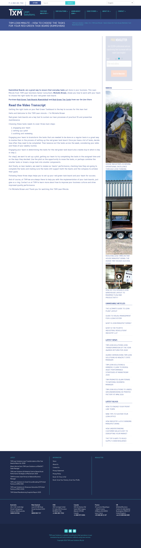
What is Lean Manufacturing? (118, 323)
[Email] (70, 532)
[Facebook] (66, 532)
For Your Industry (43, 12)
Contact (121, 11)
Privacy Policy (57, 474)
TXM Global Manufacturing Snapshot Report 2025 (25, 492)
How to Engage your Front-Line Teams (118, 407)
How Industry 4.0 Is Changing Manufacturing (118, 422)
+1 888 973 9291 (79, 515)
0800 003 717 (36, 513)
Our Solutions (61, 11)
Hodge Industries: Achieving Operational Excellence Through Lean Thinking (118, 166)
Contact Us (56, 467)
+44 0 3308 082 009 (123, 515)
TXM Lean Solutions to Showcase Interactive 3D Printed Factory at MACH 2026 (27, 488)
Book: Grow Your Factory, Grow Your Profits (66, 480)
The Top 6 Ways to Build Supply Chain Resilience (116, 439)
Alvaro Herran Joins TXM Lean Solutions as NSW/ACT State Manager (119, 357)
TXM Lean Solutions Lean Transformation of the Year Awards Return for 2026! (118, 347)
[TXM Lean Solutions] (22, 12)
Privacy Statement (58, 470)
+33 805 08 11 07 (101, 515)
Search (70, 3)
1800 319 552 (14, 513)
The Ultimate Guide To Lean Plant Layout (117, 309)
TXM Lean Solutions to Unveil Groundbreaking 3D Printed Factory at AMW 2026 (119, 392)
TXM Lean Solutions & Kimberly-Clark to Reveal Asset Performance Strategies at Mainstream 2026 (117, 370)
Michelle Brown (59, 93)
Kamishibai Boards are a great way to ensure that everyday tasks (37, 90)
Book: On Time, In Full (59, 477)
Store (35, 3)
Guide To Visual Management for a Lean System (118, 317)
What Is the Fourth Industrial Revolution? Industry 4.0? (116, 330)
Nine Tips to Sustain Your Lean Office (117, 415)
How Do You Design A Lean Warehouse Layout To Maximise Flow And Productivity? (117, 294)
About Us (106, 11)
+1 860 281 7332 (58, 513)
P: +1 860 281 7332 (16, 3)
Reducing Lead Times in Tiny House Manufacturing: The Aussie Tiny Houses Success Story (118, 259)
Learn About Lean (75, 12)
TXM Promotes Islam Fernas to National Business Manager (118, 382)
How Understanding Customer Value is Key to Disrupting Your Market (117, 431)
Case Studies (92, 11)
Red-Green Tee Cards (62, 99)
